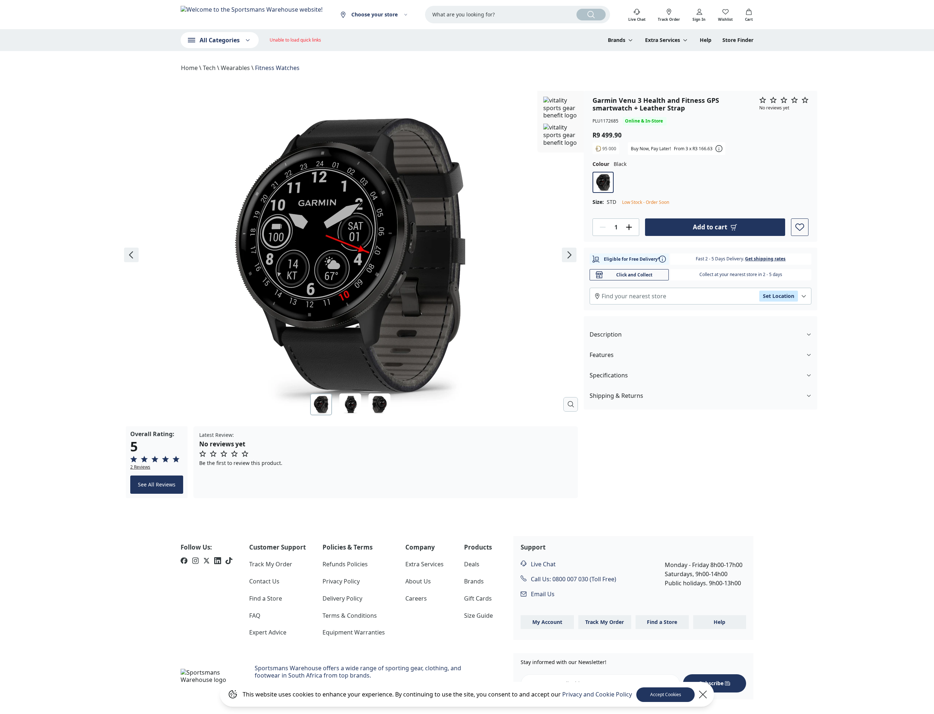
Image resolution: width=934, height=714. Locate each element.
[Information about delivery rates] (662, 259)
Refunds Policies (345, 564)
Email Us (542, 594)
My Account (547, 621)
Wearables (235, 68)
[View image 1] (321, 404)
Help (705, 40)
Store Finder (737, 40)
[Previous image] (131, 255)
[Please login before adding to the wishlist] (799, 227)
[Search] (591, 14)
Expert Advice (267, 632)
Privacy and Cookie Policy (597, 694)
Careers (416, 598)
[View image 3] (379, 404)
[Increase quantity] (629, 227)
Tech (209, 68)
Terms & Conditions (350, 616)
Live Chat (542, 564)
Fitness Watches (277, 68)
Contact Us (264, 581)
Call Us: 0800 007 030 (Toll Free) (572, 579)
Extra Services (424, 564)
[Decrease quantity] (602, 227)
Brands (474, 581)
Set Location (778, 295)
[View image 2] (350, 404)
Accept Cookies (665, 694)
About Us (418, 581)
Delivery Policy (342, 598)
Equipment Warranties (354, 632)
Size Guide (478, 616)
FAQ (254, 616)
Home (189, 68)
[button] (156, 463)
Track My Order (270, 564)
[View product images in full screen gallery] (570, 404)
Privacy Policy (341, 581)
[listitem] (184, 561)
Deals (471, 564)
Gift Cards (478, 598)
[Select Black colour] (603, 182)
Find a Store (265, 598)
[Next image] (569, 255)
